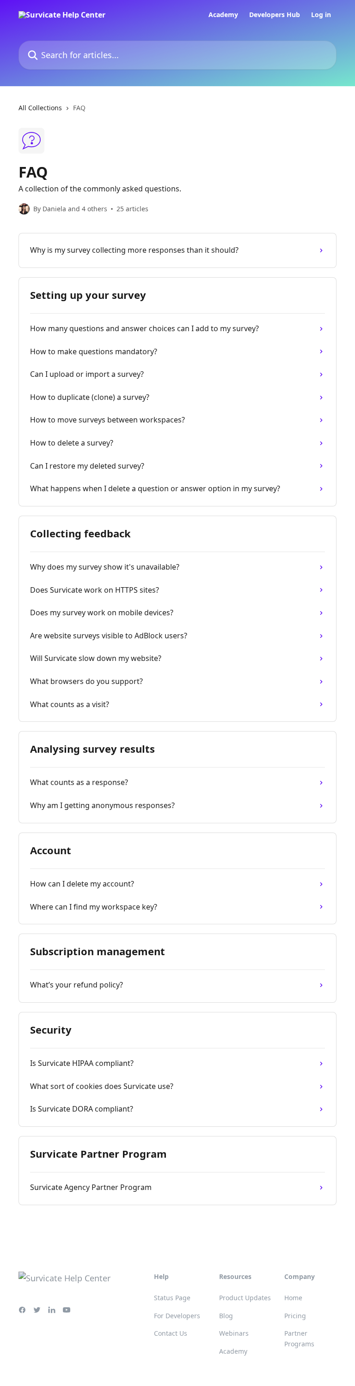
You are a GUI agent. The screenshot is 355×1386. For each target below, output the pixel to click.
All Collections (40, 107)
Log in (321, 15)
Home (293, 1297)
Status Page (172, 1297)
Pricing (295, 1315)
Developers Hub (274, 15)
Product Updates (245, 1297)
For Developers (177, 1315)
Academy (223, 15)
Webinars (234, 1333)
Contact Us (170, 1333)
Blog (226, 1315)
